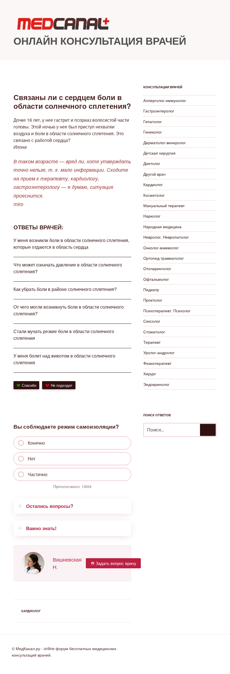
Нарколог (151, 216)
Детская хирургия (159, 153)
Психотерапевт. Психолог (166, 310)
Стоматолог (154, 331)
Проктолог (152, 300)
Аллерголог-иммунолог (164, 100)
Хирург (149, 373)
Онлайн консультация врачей (99, 40)
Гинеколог (152, 132)
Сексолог (151, 321)
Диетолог (151, 163)
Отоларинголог (157, 268)
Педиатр (151, 289)
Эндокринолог (156, 384)
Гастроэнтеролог (158, 111)
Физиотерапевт (157, 363)
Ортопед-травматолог (163, 258)
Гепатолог (152, 121)
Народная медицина (162, 226)
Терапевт (151, 342)
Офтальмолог (156, 279)
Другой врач (154, 174)
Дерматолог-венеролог (164, 142)
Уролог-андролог (158, 352)
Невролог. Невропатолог (166, 237)
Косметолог (154, 195)
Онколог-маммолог (161, 247)
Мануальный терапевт (164, 205)
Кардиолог (31, 611)
